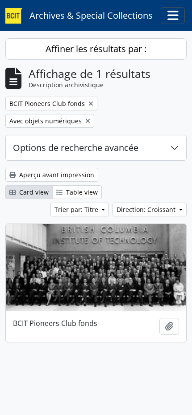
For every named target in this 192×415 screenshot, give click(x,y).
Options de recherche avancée (75, 148)
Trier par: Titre (77, 209)
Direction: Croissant (147, 209)
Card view (33, 192)
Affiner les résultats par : (96, 49)
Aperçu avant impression (55, 175)
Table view (81, 192)
